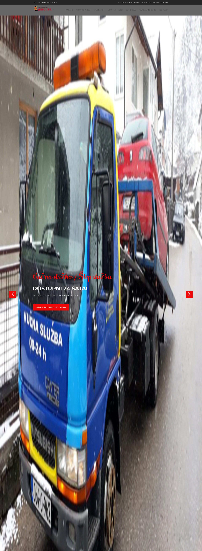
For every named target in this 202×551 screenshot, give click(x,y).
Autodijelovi (83, 10)
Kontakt (163, 10)
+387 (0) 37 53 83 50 (50, 2)
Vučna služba (115, 10)
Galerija (131, 10)
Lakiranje (99, 10)
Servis (69, 10)
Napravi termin (147, 10)
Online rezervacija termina (51, 307)
